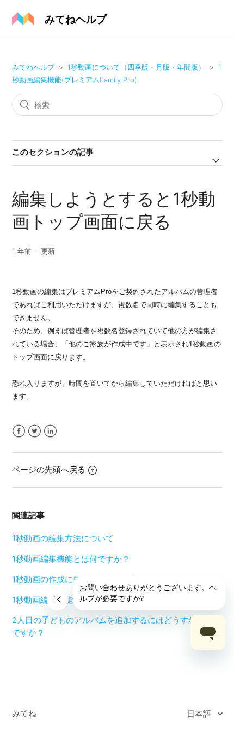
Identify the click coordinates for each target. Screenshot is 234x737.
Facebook (19, 431)
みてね (24, 713)
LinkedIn (50, 431)
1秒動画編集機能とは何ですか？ (71, 559)
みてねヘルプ (33, 67)
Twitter (34, 431)
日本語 (200, 714)
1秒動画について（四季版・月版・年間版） (137, 67)
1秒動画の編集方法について (63, 538)
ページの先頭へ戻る (48, 469)
